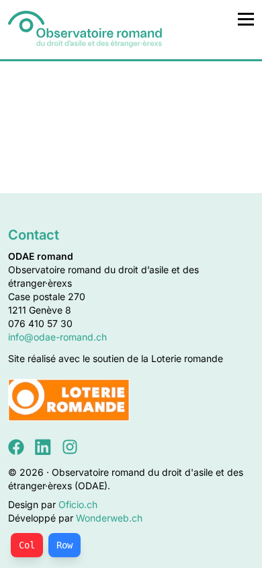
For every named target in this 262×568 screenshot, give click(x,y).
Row (64, 545)
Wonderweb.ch (109, 518)
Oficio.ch (77, 504)
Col (27, 545)
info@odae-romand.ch (57, 337)
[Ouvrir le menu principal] (246, 19)
